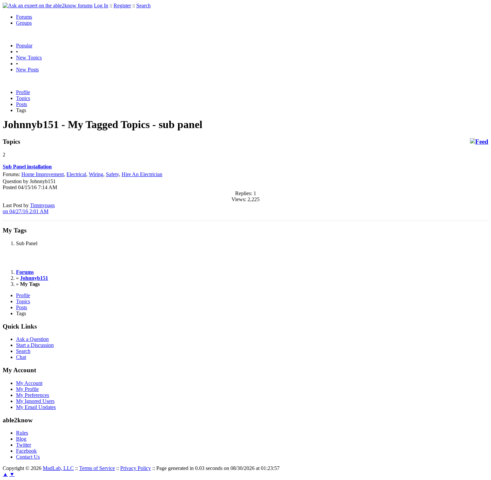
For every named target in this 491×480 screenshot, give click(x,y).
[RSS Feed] (479, 141)
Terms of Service (97, 468)
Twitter (23, 445)
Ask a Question (32, 339)
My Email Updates (36, 407)
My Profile (27, 389)
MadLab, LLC (58, 468)
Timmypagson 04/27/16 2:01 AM (29, 208)
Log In (101, 5)
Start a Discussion (35, 345)
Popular (24, 45)
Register (122, 5)
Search (143, 5)
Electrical (76, 174)
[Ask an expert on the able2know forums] (48, 5)
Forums (24, 17)
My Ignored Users (35, 401)
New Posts (27, 69)
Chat (21, 357)
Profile (23, 92)
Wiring (96, 174)
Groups (24, 23)
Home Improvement (42, 174)
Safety (112, 174)
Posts (21, 104)
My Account (29, 383)
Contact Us (28, 457)
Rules (22, 433)
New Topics (29, 57)
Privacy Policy (135, 468)
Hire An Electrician (142, 174)
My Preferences (32, 395)
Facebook (26, 451)
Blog (21, 439)
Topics (23, 98)
